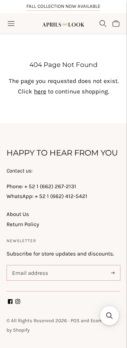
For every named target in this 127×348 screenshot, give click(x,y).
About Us (18, 214)
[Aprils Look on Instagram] (17, 302)
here (40, 91)
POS (75, 320)
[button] (109, 315)
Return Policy (23, 224)
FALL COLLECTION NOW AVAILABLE (63, 6)
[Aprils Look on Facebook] (10, 302)
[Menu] (11, 23)
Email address (29, 266)
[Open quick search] (102, 23)
